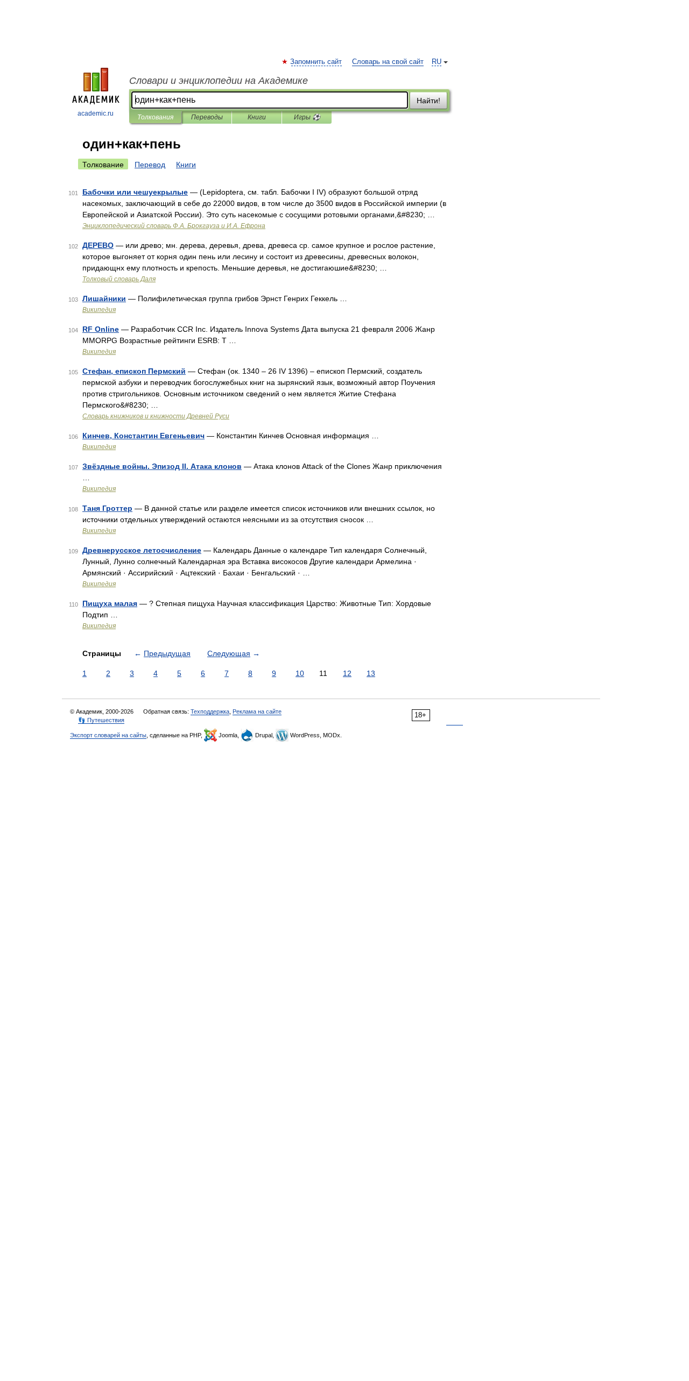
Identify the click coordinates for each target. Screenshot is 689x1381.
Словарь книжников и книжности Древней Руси (155, 416)
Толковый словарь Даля (119, 279)
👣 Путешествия (101, 720)
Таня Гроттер (107, 508)
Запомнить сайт (316, 62)
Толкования (155, 117)
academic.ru (96, 113)
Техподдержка (210, 711)
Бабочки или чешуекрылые (135, 192)
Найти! (428, 100)
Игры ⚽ (307, 117)
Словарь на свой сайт (388, 62)
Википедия (99, 310)
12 (347, 673)
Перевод (150, 164)
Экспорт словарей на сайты (108, 735)
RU (436, 62)
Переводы (207, 117)
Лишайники (104, 298)
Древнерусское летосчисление (141, 550)
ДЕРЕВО (98, 245)
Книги (257, 117)
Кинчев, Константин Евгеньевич (143, 435)
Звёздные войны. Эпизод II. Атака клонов (162, 466)
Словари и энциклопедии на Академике (218, 80)
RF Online (100, 329)
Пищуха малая (109, 603)
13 (371, 673)
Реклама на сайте (257, 711)
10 (300, 673)
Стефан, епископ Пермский (134, 371)
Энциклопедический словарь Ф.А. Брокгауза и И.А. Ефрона (173, 226)
